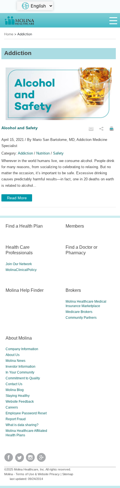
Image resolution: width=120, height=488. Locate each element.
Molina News (15, 361)
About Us (13, 355)
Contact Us (14, 384)
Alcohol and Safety (19, 128)
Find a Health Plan (24, 225)
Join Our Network (19, 264)
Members (75, 225)
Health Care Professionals (19, 250)
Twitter (9, 459)
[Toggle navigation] (113, 20)
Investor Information (20, 367)
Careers (12, 407)
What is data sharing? (22, 425)
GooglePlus (42, 459)
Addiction (25, 153)
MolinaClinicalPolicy (21, 270)
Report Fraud (16, 419)
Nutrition (43, 153)
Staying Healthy (18, 396)
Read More (17, 198)
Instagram (31, 459)
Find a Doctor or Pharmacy (81, 250)
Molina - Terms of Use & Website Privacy (32, 474)
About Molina (19, 337)
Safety (58, 153)
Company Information (22, 349)
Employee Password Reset (26, 413)
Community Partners (81, 318)
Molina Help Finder (25, 290)
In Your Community (20, 372)
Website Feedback (20, 402)
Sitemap (67, 474)
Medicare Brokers (79, 312)
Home (8, 34)
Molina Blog (15, 390)
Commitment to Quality (23, 378)
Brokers (73, 290)
